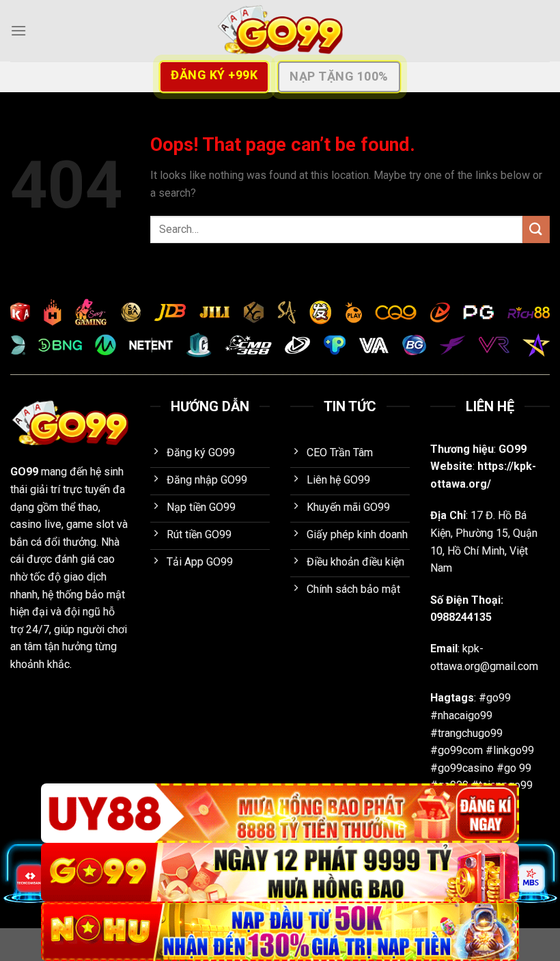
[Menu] (18, 30)
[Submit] (536, 229)
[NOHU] (280, 931)
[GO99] (280, 30)
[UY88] (280, 813)
